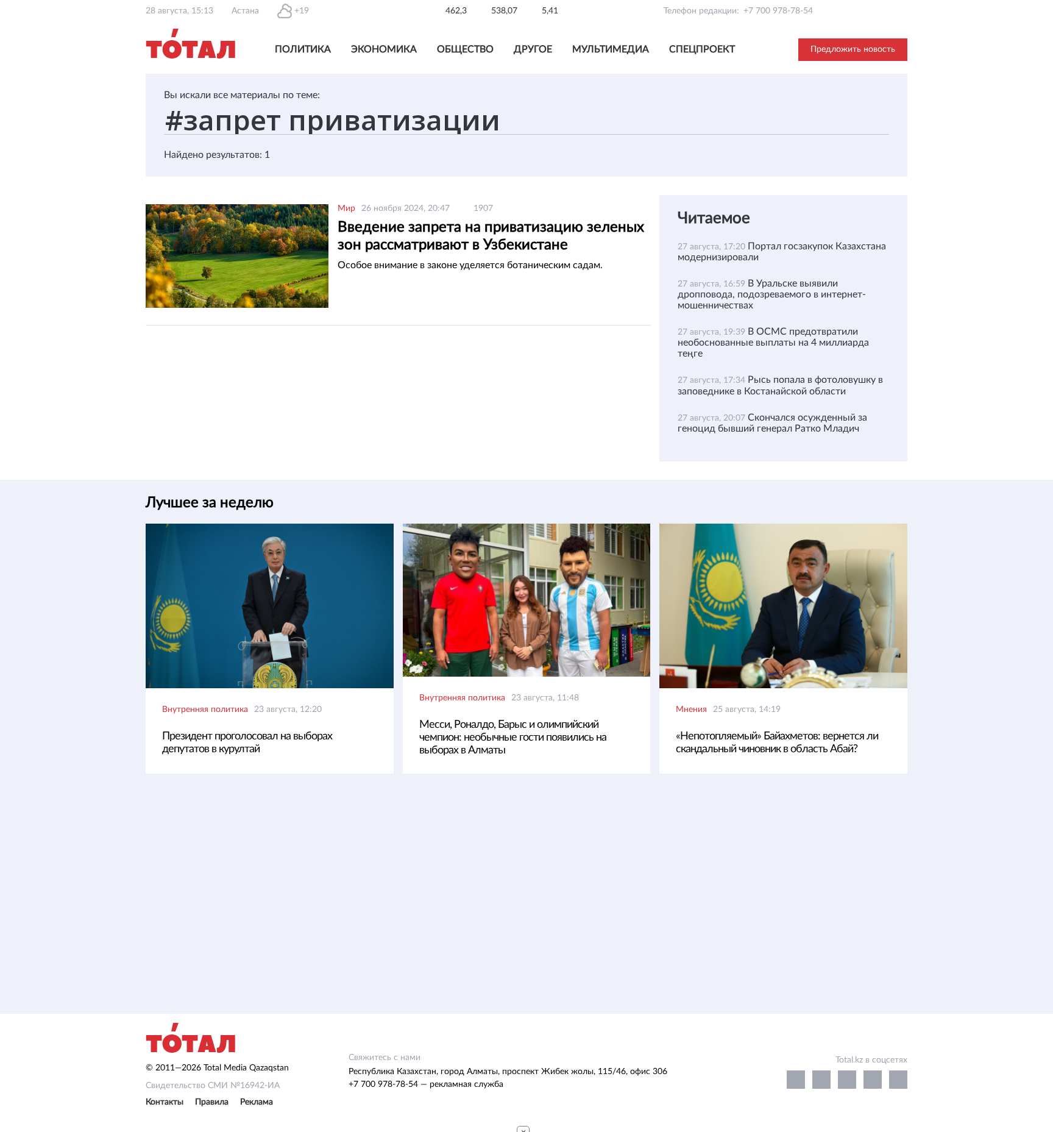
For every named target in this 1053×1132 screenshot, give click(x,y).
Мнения (691, 709)
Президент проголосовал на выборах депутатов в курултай (247, 743)
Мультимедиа (610, 49)
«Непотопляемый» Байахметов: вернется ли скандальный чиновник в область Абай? (777, 743)
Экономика (384, 49)
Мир (346, 208)
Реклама (256, 1102)
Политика (303, 49)
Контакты (164, 1102)
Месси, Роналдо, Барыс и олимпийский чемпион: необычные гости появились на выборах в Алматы (512, 737)
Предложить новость (852, 49)
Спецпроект (702, 49)
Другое (533, 49)
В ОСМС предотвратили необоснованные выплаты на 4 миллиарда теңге (773, 342)
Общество (465, 49)
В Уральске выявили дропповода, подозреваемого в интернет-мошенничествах (772, 294)
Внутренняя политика (205, 709)
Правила (212, 1102)
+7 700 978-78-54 (778, 11)
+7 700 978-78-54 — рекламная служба (426, 1084)
